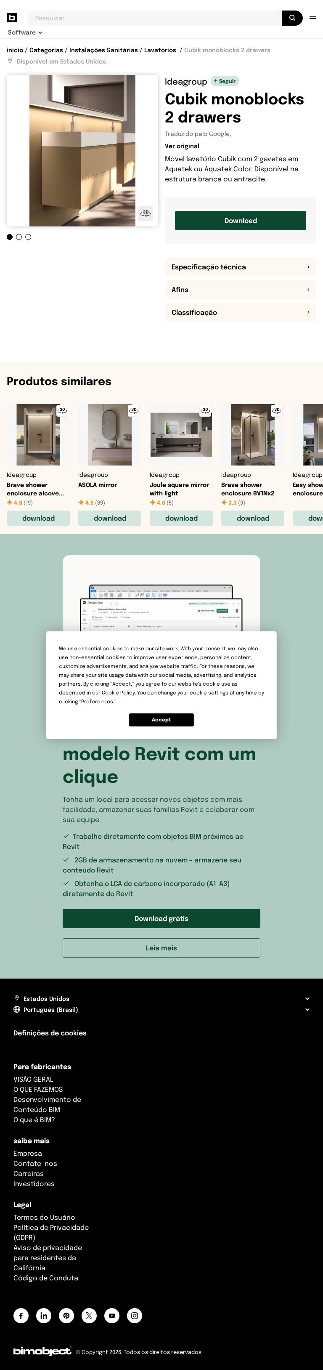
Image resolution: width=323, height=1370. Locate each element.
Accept (161, 719)
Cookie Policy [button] (118, 692)
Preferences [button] (97, 701)
